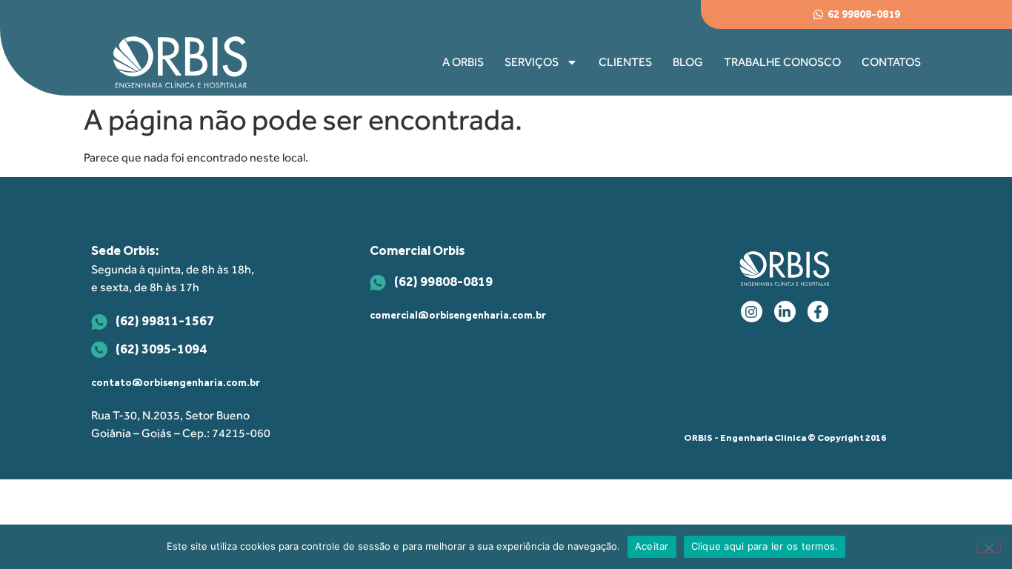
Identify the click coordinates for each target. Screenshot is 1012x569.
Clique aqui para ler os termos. (765, 546)
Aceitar (652, 546)
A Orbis (463, 62)
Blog (688, 62)
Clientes (625, 62)
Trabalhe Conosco (782, 62)
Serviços (532, 62)
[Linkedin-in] (785, 311)
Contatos (891, 62)
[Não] (988, 546)
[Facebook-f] (818, 311)
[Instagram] (751, 311)
